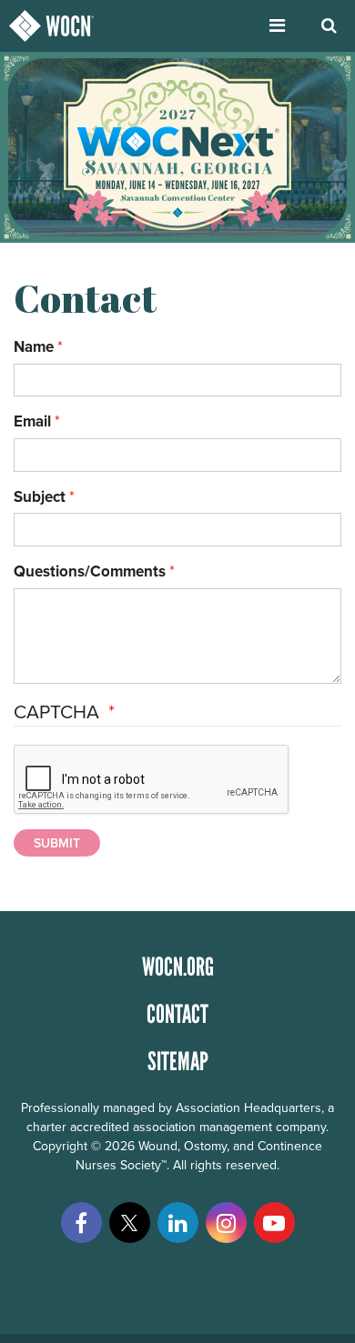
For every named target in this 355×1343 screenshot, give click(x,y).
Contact (177, 1013)
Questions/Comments (90, 571)
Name (34, 346)
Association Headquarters (248, 1107)
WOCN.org (178, 966)
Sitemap (177, 1061)
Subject (40, 496)
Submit (57, 843)
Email (32, 421)
